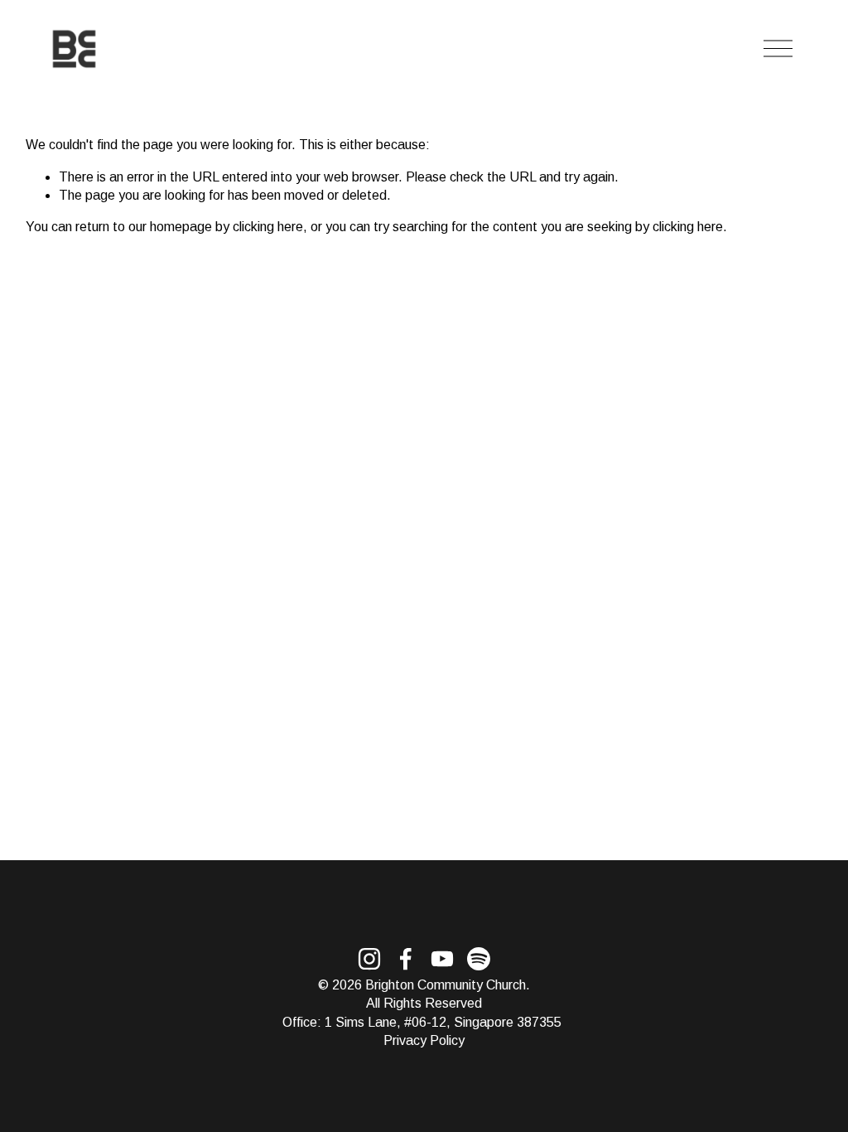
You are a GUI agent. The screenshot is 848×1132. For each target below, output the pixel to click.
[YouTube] (442, 958)
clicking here (268, 227)
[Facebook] (405, 958)
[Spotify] (478, 958)
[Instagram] (369, 958)
